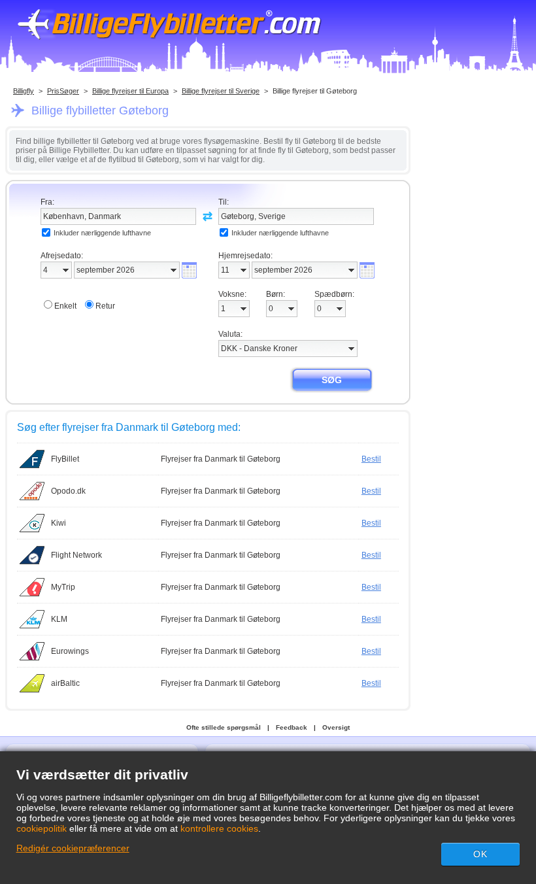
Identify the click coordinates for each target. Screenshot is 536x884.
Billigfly (23, 91)
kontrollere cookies (219, 828)
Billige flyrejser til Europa (130, 91)
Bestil (371, 459)
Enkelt (65, 306)
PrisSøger (63, 91)
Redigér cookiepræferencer (72, 848)
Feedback (291, 727)
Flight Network (76, 555)
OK (480, 854)
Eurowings (70, 651)
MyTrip (63, 587)
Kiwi (58, 523)
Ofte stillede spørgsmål (223, 727)
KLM (59, 619)
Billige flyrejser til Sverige (221, 91)
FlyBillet (65, 459)
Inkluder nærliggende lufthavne (102, 233)
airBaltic (65, 683)
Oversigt (336, 727)
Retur (105, 306)
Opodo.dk (68, 491)
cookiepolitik (41, 828)
